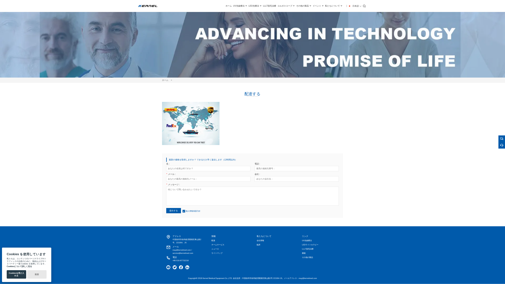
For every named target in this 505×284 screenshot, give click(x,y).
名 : (167, 164)
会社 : (257, 174)
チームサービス (217, 245)
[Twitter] (175, 267)
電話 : (257, 164)
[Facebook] (181, 267)
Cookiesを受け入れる (16, 274)
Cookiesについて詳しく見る (19, 266)
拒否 (37, 274)
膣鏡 (304, 253)
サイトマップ (217, 253)
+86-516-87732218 (181, 260)
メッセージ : (173, 185)
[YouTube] (168, 267)
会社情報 (260, 240)
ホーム (165, 80)
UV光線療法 (307, 240)
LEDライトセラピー (310, 245)
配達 (213, 240)
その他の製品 (307, 257)
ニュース (215, 249)
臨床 (258, 245)
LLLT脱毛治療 (308, 249)
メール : (170, 174)
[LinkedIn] (187, 267)
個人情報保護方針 (193, 211)
